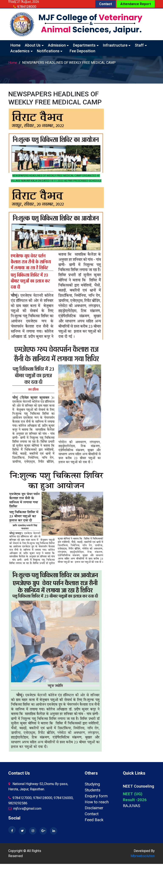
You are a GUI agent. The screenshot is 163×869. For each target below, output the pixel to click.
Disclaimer (94, 807)
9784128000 (26, 7)
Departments (84, 45)
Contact (105, 4)
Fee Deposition (82, 51)
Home (15, 45)
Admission (57, 45)
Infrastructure (115, 45)
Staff (139, 45)
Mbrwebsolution (143, 856)
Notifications (48, 51)
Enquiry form (96, 796)
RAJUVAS (131, 805)
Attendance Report (135, 4)
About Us (33, 45)
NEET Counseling (138, 786)
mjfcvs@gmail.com (27, 808)
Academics (20, 51)
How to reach (97, 801)
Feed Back (94, 819)
